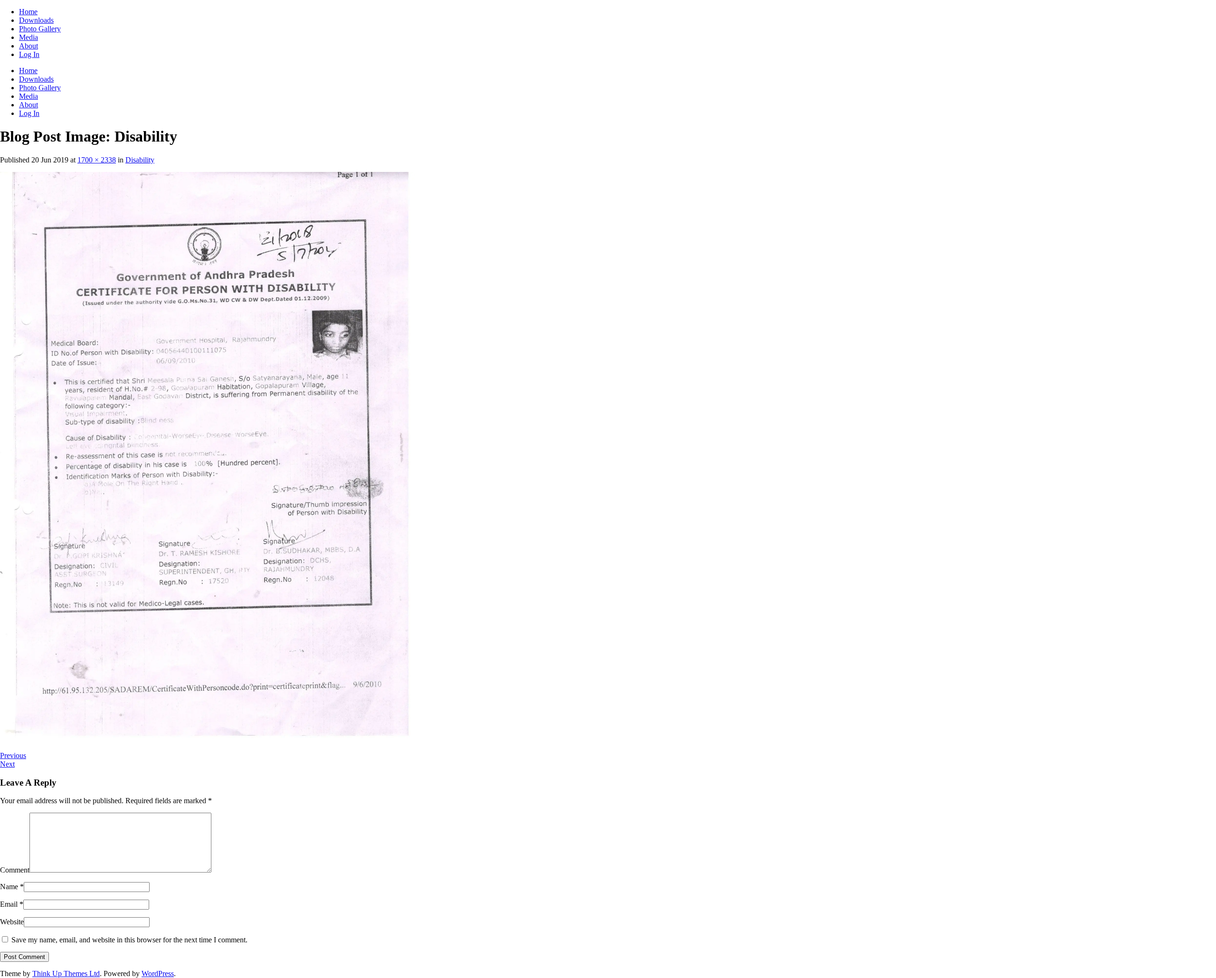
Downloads (36, 20)
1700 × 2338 (96, 160)
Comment (14, 870)
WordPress (158, 973)
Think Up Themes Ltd (66, 973)
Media (28, 37)
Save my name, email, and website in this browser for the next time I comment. (129, 940)
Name (12, 887)
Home (28, 12)
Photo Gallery (40, 29)
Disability (139, 160)
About (28, 46)
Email (11, 904)
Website (12, 922)
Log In (29, 54)
